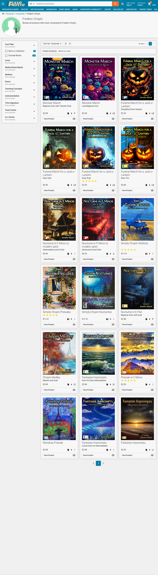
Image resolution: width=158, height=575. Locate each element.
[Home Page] (3, 14)
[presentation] (56, 51)
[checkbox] (18, 51)
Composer (20, 14)
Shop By (10, 14)
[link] (16, 4)
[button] (3, 4)
